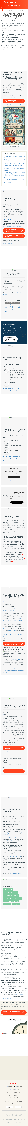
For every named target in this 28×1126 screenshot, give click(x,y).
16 (10, 307)
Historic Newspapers (13, 1095)
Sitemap (7, 1101)
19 (17, 307)
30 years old (17, 833)
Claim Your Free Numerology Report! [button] (11, 643)
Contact (19, 1101)
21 (6, 309)
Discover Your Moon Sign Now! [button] (11, 747)
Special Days (9, 1098)
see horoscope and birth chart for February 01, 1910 (10, 339)
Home (9, 1093)
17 (12, 307)
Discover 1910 (8, 889)
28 (6, 311)
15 (8, 307)
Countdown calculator (15, 856)
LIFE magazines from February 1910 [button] (11, 230)
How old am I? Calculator (14, 837)
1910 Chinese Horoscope (11, 901)
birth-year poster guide (7, 998)
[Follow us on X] (14, 1087)
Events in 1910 (7, 219)
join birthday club (17, 502)
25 (14, 309)
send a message (14, 477)
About (13, 1101)
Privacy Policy (9, 1107)
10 (22, 10)
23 (10, 309)
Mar (20, 5)
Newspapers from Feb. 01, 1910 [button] (11, 236)
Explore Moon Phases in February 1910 (14, 752)
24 (12, 309)
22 (8, 309)
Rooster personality (15, 659)
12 (17, 306)
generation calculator (14, 873)
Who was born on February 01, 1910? (14, 163)
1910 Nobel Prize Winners (11, 895)
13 (19, 306)
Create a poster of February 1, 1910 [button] (10, 101)
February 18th (6, 628)
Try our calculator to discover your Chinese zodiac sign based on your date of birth (13, 670)
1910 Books (16, 904)
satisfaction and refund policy (14, 104)
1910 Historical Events (10, 892)
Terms (14, 1104)
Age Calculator (9, 841)
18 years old (10, 833)
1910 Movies (7, 904)
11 (25, 10)
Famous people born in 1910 (11, 388)
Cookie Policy (18, 1107)
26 (17, 309)
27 (19, 309)
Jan (8, 5)
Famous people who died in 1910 (12, 456)
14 (6, 307)
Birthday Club (18, 1098)
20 (19, 307)
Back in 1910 (7, 183)
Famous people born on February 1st (13, 391)
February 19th (12, 630)
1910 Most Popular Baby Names (12, 898)
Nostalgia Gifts (16, 1093)
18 (14, 307)
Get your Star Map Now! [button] (12, 771)
